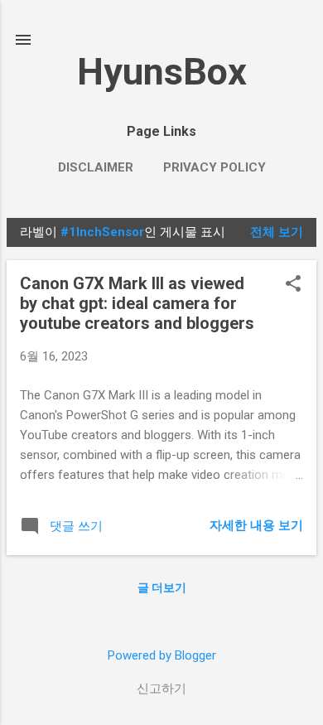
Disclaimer (95, 167)
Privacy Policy (214, 167)
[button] (293, 285)
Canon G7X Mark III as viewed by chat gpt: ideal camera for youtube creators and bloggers (137, 303)
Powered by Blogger (162, 655)
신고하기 (161, 688)
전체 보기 (276, 232)
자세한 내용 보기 (256, 525)
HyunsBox (162, 72)
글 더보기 (161, 587)
